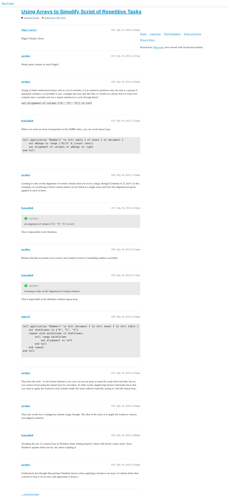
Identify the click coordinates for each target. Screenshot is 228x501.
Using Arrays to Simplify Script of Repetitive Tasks (81, 11)
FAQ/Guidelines (172, 34)
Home (143, 34)
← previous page (30, 494)
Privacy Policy (147, 40)
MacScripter (8, 3)
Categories (155, 34)
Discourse (158, 47)
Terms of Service (192, 34)
